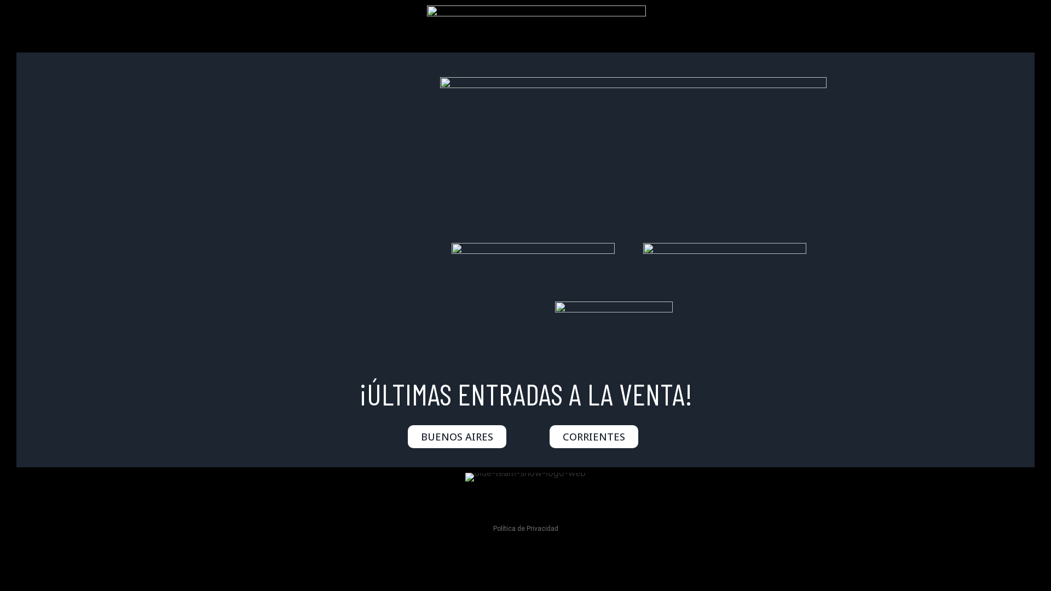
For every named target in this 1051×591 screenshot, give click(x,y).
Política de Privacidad (525, 528)
